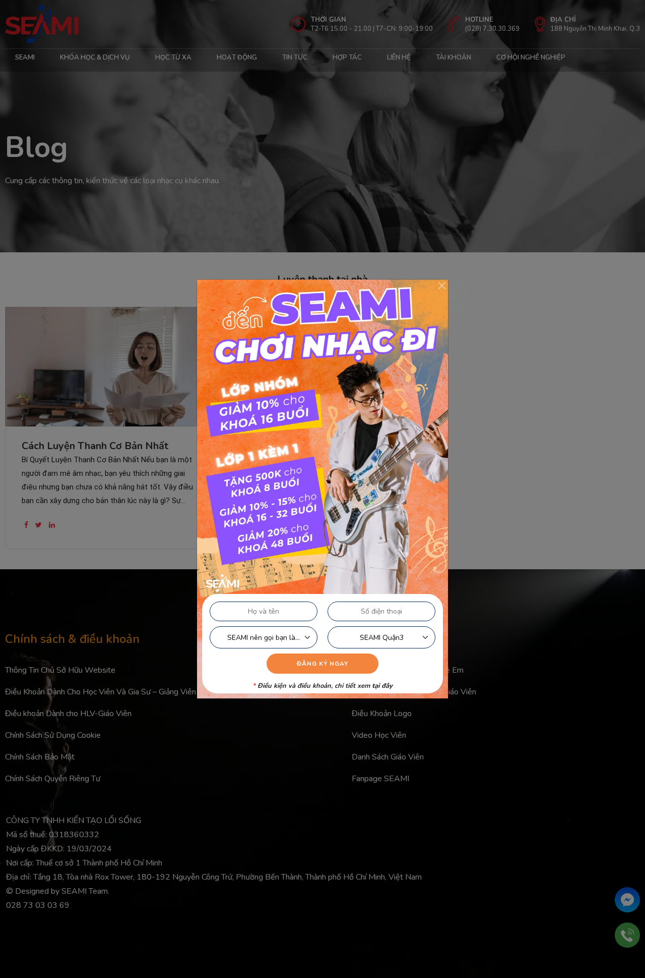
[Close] (442, 286)
